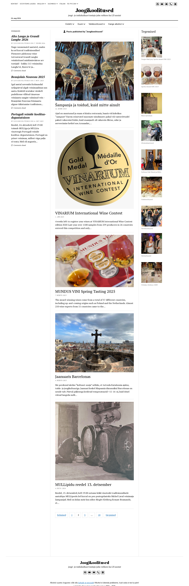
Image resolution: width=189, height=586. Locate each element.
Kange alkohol (115, 24)
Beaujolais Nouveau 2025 (28, 77)
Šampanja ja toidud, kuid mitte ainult (87, 104)
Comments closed (19, 71)
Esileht (68, 24)
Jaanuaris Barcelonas (72, 376)
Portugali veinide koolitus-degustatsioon (28, 116)
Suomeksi (52, 4)
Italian (62, 4)
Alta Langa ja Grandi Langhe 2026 (25, 38)
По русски (71, 4)
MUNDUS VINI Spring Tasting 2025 (85, 291)
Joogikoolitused (94, 10)
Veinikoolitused (96, 24)
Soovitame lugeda (28, 4)
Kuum (80, 24)
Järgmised (111, 514)
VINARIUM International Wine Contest (88, 213)
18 (99, 514)
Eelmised (61, 514)
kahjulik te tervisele (86, 583)
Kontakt (14, 4)
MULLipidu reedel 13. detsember (83, 484)
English (40, 4)
